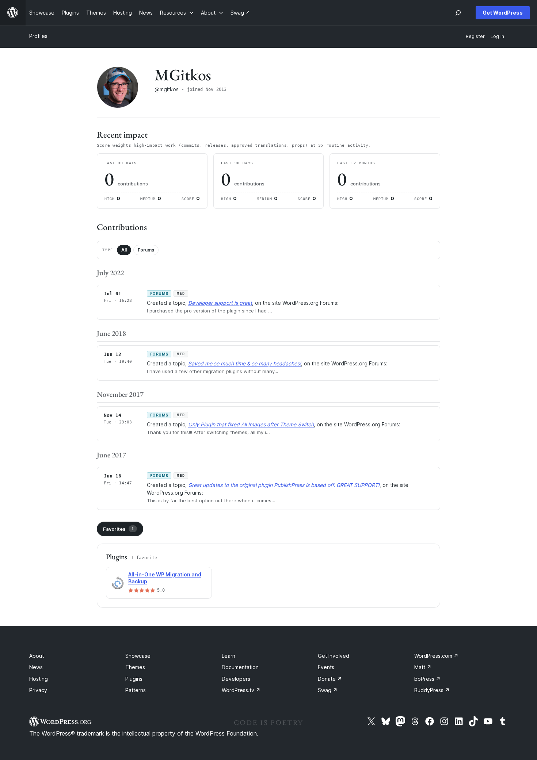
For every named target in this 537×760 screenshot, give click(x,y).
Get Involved (333, 656)
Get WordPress (503, 12)
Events (326, 667)
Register (475, 36)
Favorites (118, 529)
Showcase (138, 656)
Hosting (38, 679)
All (124, 250)
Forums (146, 250)
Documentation (240, 667)
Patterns (135, 690)
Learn (228, 656)
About (36, 656)
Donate (330, 679)
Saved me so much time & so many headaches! (244, 363)
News (36, 667)
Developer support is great (220, 303)
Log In (497, 36)
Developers (236, 679)
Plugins (133, 679)
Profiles (38, 36)
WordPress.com (436, 656)
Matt (422, 667)
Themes (135, 667)
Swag (328, 690)
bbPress (427, 679)
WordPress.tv (241, 690)
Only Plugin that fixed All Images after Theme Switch (251, 424)
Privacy (38, 690)
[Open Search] (458, 13)
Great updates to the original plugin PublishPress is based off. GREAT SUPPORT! (284, 485)
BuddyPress (432, 690)
